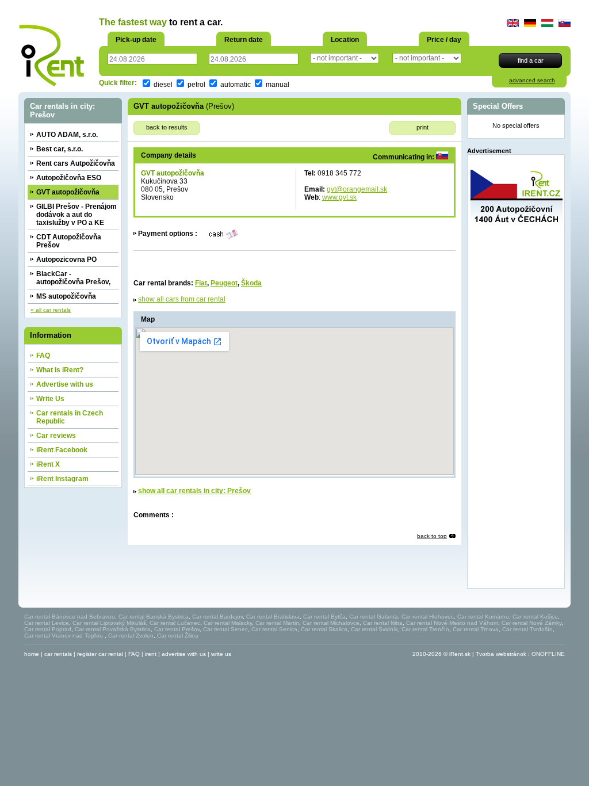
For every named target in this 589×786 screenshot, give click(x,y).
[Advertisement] (517, 412)
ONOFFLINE (548, 654)
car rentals (58, 654)
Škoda (251, 283)
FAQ (43, 356)
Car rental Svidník (374, 629)
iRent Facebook (61, 450)
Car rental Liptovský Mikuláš (109, 623)
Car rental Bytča (324, 616)
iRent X (48, 464)
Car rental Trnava (476, 629)
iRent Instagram (62, 479)
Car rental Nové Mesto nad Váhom (452, 623)
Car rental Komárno (483, 616)
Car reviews (56, 436)
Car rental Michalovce (331, 623)
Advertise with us (64, 384)
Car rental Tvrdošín (527, 629)
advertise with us (184, 654)
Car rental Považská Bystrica (113, 629)
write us (221, 654)
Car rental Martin (277, 623)
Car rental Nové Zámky (531, 623)
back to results (167, 127)
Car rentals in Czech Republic (69, 417)
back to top (432, 536)
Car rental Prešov (177, 629)
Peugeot (224, 283)
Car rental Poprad (47, 629)
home (31, 654)
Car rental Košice (535, 616)
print (422, 127)
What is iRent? (59, 370)
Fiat (201, 283)
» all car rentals (50, 310)
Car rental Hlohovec (427, 616)
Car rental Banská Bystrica (153, 616)
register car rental (100, 654)
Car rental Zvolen (131, 635)
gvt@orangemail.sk (357, 189)
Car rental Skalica (324, 629)
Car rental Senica (274, 629)
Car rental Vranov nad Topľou (64, 635)
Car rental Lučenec (175, 623)
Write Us (50, 399)
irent (150, 654)
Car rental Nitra (383, 623)
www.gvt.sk (339, 197)
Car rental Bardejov (217, 616)
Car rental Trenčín (425, 629)
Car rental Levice (46, 623)
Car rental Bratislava (273, 616)
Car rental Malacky (228, 623)
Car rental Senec (225, 629)
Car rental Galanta (373, 616)
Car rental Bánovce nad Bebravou (69, 616)
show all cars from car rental (181, 299)
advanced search (532, 80)
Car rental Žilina (177, 635)
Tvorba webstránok (501, 654)
